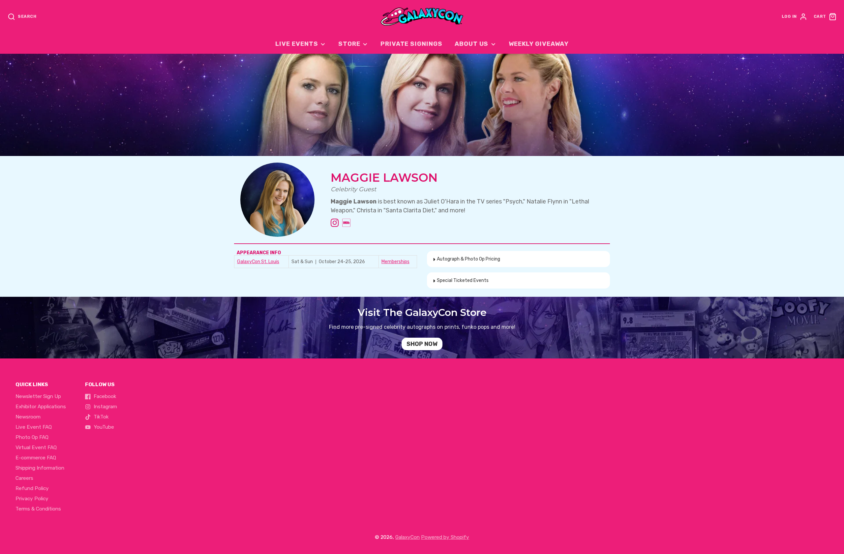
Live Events (296, 43)
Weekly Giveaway (539, 43)
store (349, 43)
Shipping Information (39, 468)
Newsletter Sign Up (38, 396)
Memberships (395, 261)
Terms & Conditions (38, 509)
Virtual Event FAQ (36, 447)
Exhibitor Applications (40, 407)
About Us (471, 43)
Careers (24, 478)
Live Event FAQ (33, 427)
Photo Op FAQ (31, 437)
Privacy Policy (31, 499)
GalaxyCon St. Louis (258, 261)
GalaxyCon (407, 537)
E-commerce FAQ (35, 458)
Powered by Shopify (445, 537)
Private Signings (411, 43)
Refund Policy (32, 488)
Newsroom (28, 417)
